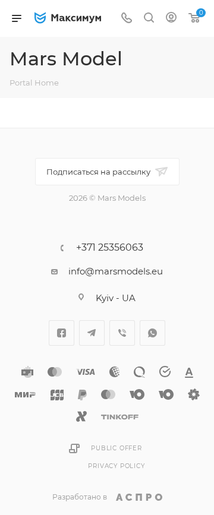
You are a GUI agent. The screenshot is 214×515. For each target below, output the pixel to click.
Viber (122, 333)
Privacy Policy (116, 466)
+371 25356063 (109, 247)
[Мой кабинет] (171, 18)
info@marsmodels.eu (115, 271)
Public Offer (116, 448)
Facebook (61, 333)
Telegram (92, 333)
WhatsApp (152, 333)
